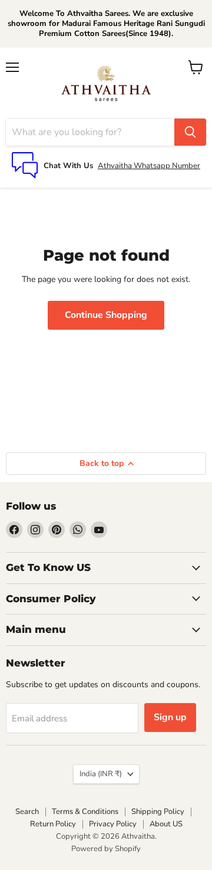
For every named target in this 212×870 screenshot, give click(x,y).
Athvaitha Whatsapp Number (149, 165)
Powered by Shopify (106, 848)
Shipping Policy (157, 811)
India (101, 774)
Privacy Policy (113, 824)
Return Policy (53, 824)
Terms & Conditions (85, 811)
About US (166, 824)
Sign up (170, 717)
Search (27, 811)
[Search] (190, 132)
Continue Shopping (106, 314)
